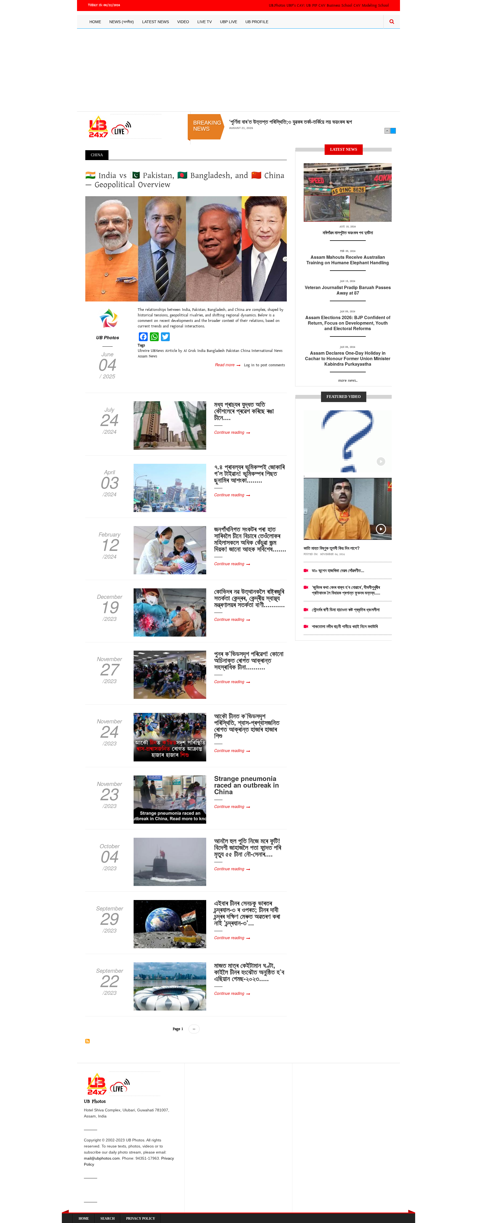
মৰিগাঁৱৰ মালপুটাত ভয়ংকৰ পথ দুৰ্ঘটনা (348, 232)
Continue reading (229, 432)
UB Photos (107, 337)
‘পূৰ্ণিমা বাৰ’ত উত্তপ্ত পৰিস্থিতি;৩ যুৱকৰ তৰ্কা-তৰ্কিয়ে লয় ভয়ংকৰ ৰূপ (290, 121)
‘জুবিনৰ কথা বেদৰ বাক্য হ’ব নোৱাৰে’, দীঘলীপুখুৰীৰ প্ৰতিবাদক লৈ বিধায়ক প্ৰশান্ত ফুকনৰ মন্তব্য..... (346, 590)
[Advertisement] (238, 70)
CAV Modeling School (371, 5)
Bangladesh (216, 351)
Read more (227, 364)
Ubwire (143, 351)
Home (95, 22)
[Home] (123, 126)
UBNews (157, 351)
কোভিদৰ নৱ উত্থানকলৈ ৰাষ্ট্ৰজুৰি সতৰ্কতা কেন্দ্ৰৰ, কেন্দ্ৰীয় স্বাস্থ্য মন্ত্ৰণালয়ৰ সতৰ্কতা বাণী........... (249, 597)
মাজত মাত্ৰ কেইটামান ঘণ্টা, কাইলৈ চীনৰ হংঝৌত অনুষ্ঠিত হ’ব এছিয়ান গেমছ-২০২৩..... (249, 971)
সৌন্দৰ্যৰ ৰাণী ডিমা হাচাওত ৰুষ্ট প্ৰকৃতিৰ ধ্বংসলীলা (346, 609)
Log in (249, 365)
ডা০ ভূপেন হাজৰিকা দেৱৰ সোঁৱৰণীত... (338, 570)
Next (393, 130)
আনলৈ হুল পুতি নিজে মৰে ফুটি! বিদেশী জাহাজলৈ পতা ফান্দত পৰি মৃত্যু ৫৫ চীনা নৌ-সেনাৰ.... (247, 847)
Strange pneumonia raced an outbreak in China (246, 785)
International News (266, 351)
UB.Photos (277, 5)
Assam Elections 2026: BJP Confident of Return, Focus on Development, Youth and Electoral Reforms (347, 323)
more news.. (347, 380)
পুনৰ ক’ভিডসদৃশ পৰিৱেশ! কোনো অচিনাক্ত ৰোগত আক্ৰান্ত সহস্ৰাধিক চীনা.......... (248, 660)
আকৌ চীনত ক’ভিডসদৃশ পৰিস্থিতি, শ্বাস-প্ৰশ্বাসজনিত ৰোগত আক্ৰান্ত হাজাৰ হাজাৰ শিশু (246, 725)
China (245, 351)
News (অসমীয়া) (121, 22)
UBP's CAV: (296, 5)
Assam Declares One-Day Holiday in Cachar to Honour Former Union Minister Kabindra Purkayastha (347, 358)
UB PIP (311, 5)
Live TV (204, 22)
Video (183, 22)
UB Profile (256, 22)
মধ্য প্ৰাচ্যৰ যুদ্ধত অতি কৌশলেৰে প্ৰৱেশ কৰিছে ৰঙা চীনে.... (244, 410)
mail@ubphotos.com (102, 1158)
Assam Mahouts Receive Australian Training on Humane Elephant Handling (347, 260)
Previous (387, 130)
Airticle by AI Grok (180, 351)
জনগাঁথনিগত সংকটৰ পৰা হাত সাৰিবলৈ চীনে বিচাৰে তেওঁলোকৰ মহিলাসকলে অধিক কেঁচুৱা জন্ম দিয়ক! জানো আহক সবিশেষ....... (250, 538)
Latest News (155, 22)
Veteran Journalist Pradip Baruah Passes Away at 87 (348, 290)
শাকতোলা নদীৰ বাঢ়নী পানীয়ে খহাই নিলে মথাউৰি (345, 626)
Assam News (147, 356)
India (201, 351)
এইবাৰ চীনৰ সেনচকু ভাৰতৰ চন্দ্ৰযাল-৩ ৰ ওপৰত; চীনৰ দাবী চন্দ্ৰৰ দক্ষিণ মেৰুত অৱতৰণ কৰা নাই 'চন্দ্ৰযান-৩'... (247, 912)
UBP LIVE (228, 22)
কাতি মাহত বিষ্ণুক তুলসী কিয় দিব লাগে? (332, 548)
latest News (347, 169)
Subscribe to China (87, 1041)
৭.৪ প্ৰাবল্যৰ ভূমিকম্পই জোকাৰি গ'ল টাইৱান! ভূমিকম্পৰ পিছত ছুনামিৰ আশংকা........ (249, 473)
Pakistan (232, 351)
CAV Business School (335, 5)
